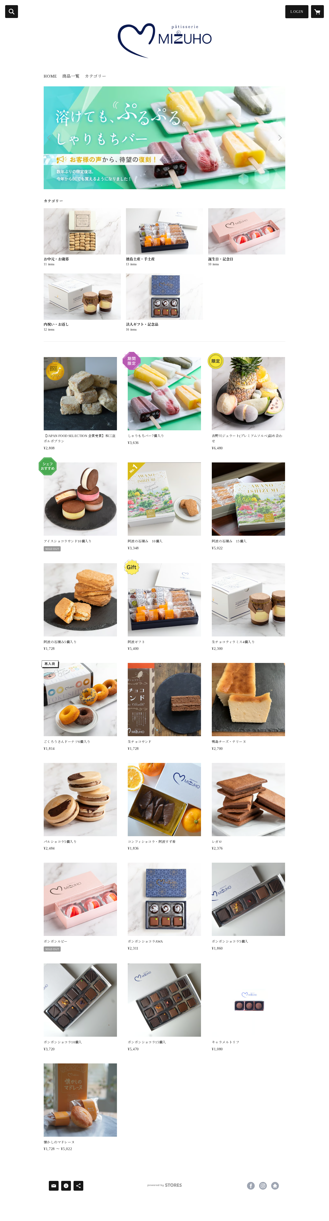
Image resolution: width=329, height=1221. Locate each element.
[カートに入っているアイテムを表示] (317, 11)
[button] (296, 11)
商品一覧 (71, 76)
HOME (50, 76)
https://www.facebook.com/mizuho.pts (251, 1186)
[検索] (11, 11)
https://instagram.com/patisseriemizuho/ (263, 1186)
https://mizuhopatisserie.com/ (275, 1186)
